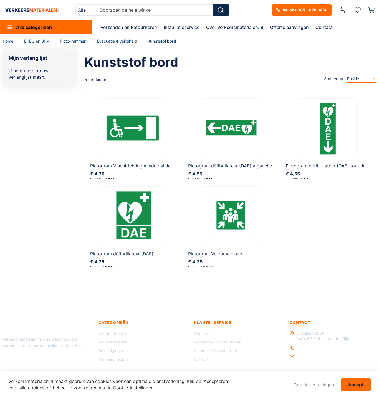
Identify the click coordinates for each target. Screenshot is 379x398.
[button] (343, 10)
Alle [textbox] (82, 10)
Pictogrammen (73, 41)
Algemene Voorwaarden (215, 350)
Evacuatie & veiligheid (117, 41)
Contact (201, 359)
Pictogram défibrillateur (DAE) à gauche (230, 166)
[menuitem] (46, 27)
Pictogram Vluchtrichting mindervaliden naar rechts (144, 166)
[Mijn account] (342, 10)
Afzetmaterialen (112, 333)
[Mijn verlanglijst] (357, 10)
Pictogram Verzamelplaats (215, 253)
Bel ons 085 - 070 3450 (305, 10)
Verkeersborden (112, 342)
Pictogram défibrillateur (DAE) (121, 253)
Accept (355, 384)
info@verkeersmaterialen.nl (320, 356)
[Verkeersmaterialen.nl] (32, 10)
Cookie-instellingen (314, 384)
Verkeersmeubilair (114, 359)
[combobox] (86, 10)
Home (8, 41)
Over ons (202, 333)
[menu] (189, 27)
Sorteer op (333, 78)
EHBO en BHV (37, 41)
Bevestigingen (111, 350)
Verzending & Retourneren (217, 342)
